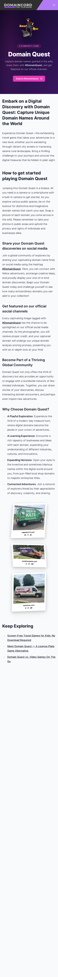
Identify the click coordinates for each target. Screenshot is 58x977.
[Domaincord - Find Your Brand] (21, 5)
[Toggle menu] (54, 5)
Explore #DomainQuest (27, 78)
